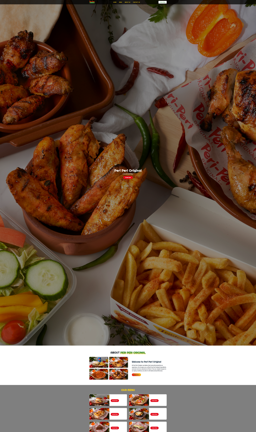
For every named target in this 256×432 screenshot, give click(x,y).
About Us (127, 2)
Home (114, 2)
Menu (120, 2)
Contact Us (136, 2)
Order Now (136, 374)
